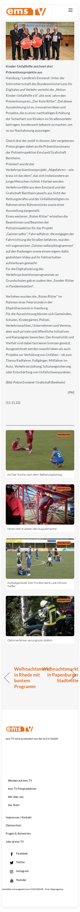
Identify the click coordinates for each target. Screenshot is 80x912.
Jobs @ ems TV (15, 841)
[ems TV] (26, 14)
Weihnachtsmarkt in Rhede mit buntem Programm (32, 677)
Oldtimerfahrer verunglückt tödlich (29, 640)
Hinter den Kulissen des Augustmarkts (32, 529)
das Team (13, 805)
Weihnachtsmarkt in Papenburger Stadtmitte (60, 674)
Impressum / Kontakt (19, 817)
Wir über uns (16, 796)
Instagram (22, 871)
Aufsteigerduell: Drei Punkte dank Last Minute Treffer (37, 584)
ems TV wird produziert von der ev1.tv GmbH (32, 738)
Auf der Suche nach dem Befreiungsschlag (34, 474)
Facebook (21, 853)
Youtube (20, 879)
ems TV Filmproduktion (22, 788)
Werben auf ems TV (20, 780)
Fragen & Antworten (18, 833)
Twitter (20, 862)
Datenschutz (13, 825)
